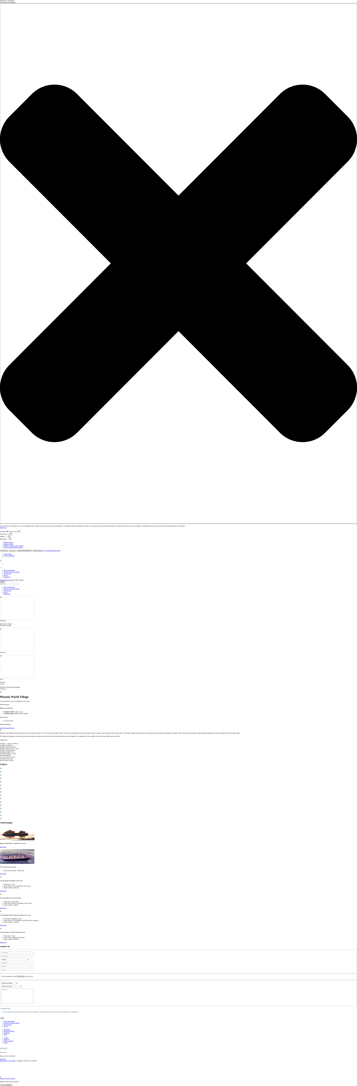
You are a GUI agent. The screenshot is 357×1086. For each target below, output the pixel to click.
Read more (3, 527)
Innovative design (9, 1031)
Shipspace (7, 1033)
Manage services (8, 544)
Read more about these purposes (13, 547)
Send (2, 1018)
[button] (178, 263)
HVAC (6, 575)
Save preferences (38, 550)
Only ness (12, 550)
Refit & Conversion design (11, 572)
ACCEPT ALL (4, 550)
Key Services (8, 1024)
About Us (6, 1039)
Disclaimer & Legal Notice (8, 1061)
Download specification (7, 728)
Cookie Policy (8, 554)
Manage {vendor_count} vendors (13, 546)
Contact (6, 1038)
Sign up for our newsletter (7, 1078)
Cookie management (6, 1085)
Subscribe (3, 1059)
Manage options (8, 542)
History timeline (8, 1041)
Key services (7, 573)
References (7, 577)
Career (6, 1043)
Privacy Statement (9, 556)
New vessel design (9, 570)
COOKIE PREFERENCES (24, 550)
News (5, 1034)
